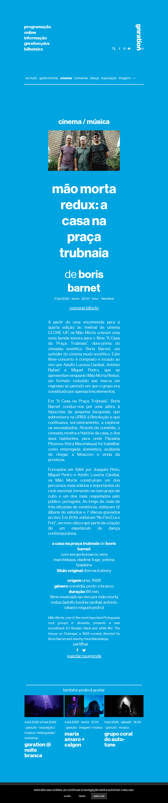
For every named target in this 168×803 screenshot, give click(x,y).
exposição (109, 78)
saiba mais (99, 796)
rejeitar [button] (82, 796)
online (30, 32)
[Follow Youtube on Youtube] (129, 48)
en (142, 48)
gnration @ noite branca (37, 750)
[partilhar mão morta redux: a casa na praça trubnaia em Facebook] (77, 649)
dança (94, 78)
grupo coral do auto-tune (118, 739)
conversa (81, 78)
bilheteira (33, 49)
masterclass (142, 78)
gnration (37, 43)
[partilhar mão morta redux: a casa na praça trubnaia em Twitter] (84, 649)
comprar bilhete (84, 307)
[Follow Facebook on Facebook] (119, 48)
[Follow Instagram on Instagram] (124, 48)
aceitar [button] (67, 796)
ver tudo (31, 78)
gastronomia (48, 78)
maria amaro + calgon (75, 739)
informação (35, 37)
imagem (125, 78)
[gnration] (137, 37)
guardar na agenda (84, 655)
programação (37, 26)
